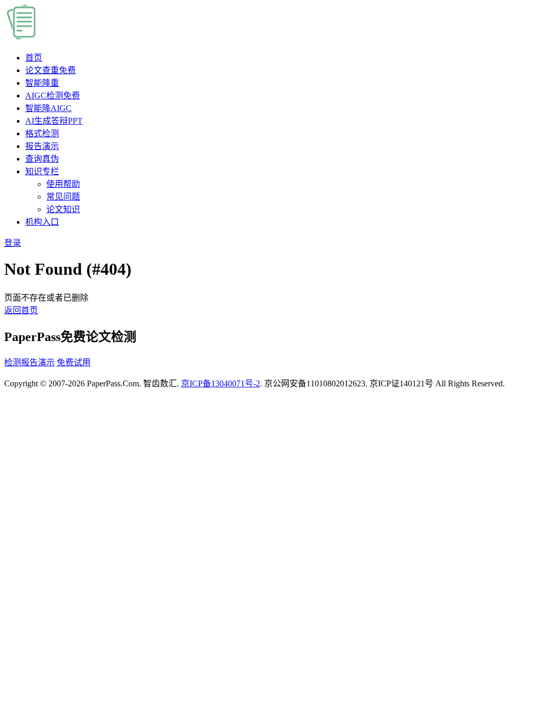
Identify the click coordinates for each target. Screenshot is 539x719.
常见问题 (63, 196)
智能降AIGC (48, 108)
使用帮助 (63, 183)
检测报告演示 (29, 362)
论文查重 (50, 70)
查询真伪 (42, 158)
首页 (33, 57)
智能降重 (42, 82)
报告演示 (42, 146)
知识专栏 (42, 171)
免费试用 (74, 362)
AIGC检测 (52, 95)
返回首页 (21, 310)
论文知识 (63, 209)
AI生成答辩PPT (54, 120)
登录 (12, 242)
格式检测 (42, 133)
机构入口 (42, 221)
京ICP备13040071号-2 (220, 383)
